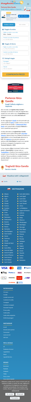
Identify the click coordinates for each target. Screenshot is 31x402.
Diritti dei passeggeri (8, 318)
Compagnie (6, 302)
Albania (6, 194)
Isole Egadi (23, 196)
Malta (21, 217)
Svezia (21, 250)
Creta (5, 212)
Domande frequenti (8, 307)
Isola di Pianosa (8, 255)
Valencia (8, 139)
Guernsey (7, 238)
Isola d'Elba (7, 248)
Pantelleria (22, 232)
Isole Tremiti (23, 203)
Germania (7, 229)
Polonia (22, 234)
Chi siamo (5, 292)
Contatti (5, 294)
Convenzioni (6, 332)
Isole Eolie (23, 198)
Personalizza (14, 398)
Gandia (14, 120)
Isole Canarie (8, 262)
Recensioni (6, 366)
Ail (4, 346)
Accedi (5, 327)
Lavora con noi (6, 335)
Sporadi (22, 248)
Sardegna (22, 241)
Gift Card (5, 337)
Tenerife (22, 253)
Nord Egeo (23, 224)
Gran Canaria (8, 233)
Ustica (21, 258)
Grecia (6, 236)
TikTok (5, 374)
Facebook (5, 368)
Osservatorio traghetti (8, 379)
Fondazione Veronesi (8, 349)
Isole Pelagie (23, 201)
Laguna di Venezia (25, 210)
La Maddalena (23, 208)
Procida (22, 239)
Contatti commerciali (8, 297)
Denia (12, 122)
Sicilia (21, 243)
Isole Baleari (7, 259)
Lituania (22, 215)
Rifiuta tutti (20, 394)
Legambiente (6, 351)
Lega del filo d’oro (7, 357)
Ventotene (22, 260)
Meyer (5, 354)
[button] (15, 16)
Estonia (6, 222)
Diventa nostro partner (9, 329)
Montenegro (23, 222)
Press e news (6, 376)
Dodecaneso (7, 219)
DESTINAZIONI (18, 189)
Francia (6, 226)
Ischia (6, 245)
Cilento (6, 203)
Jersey (21, 206)
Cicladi (6, 201)
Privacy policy (6, 310)
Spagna (22, 246)
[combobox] (15, 34)
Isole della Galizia (24, 194)
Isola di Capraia (8, 252)
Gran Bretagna (8, 231)
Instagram (5, 371)
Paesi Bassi (23, 229)
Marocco (22, 220)
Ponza (21, 236)
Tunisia (21, 255)
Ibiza (20, 181)
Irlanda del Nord (8, 243)
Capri (5, 198)
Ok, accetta (10, 394)
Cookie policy (6, 312)
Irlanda (6, 241)
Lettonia (22, 213)
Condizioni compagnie (8, 305)
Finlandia (6, 224)
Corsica (6, 206)
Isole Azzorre (8, 257)
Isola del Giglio (8, 250)
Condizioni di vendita (8, 300)
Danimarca (7, 217)
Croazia (6, 215)
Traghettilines (5, 152)
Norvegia (22, 227)
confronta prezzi (15, 74)
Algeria (6, 196)
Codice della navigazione (9, 315)
